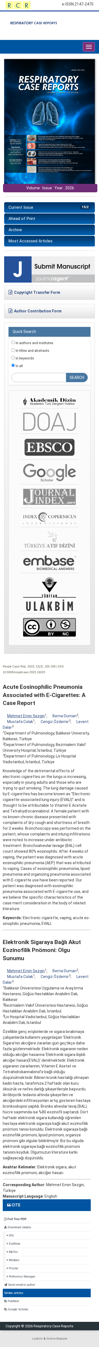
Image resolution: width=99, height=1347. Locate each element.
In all (19, 366)
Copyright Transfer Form (37, 292)
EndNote (14, 1243)
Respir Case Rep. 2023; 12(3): (23, 666)
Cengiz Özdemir (55, 721)
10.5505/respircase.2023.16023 (24, 672)
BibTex (13, 1251)
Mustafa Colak (20, 721)
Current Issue (49, 207)
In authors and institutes (34, 343)
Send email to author (21, 1284)
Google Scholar (17, 1309)
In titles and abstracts (32, 351)
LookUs (37, 1338)
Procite (13, 1268)
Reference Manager (21, 1276)
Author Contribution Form (38, 311)
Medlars (14, 1260)
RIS (11, 1235)
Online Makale (56, 1338)
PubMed (13, 1301)
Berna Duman (64, 716)
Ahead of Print (22, 218)
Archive (15, 229)
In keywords (24, 358)
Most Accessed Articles (31, 241)
